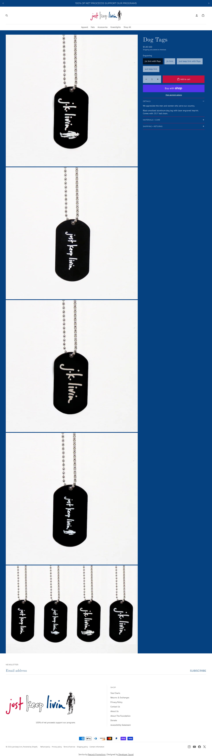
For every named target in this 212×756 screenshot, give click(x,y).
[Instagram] (189, 746)
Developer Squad (126, 754)
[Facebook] (199, 746)
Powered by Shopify (30, 747)
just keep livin (17, 747)
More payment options (174, 95)
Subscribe (198, 670)
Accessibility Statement (120, 725)
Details (146, 101)
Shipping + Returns (152, 126)
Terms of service (69, 747)
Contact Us (115, 706)
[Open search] (6, 15)
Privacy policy (57, 747)
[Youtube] (194, 746)
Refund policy (45, 747)
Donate (113, 720)
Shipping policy (82, 747)
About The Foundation (120, 716)
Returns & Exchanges (119, 697)
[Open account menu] (197, 15)
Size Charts (115, 693)
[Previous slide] (3, 3)
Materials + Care (151, 120)
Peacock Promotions (97, 754)
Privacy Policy (116, 702)
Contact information (97, 747)
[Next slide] (209, 3)
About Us (114, 711)
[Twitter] (204, 746)
